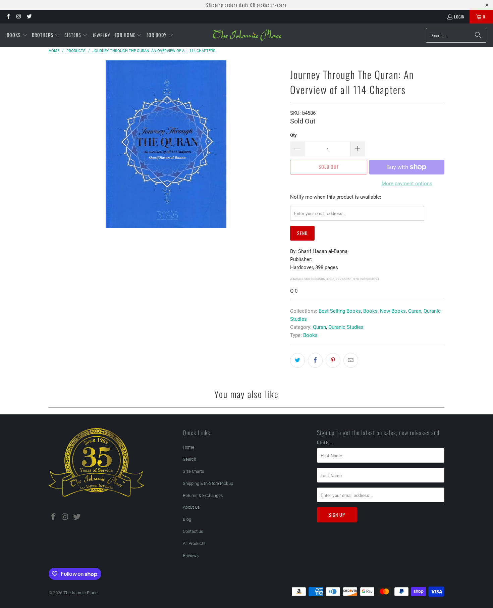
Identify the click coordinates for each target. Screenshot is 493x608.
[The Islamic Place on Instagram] (18, 16)
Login (459, 16)
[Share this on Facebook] (315, 360)
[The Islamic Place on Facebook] (8, 16)
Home (188, 447)
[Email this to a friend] (350, 360)
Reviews (191, 555)
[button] (17, 35)
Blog (187, 519)
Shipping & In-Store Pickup (208, 483)
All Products (194, 543)
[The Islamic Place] (247, 35)
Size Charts (193, 471)
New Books (393, 311)
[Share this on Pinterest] (333, 360)
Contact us (193, 531)
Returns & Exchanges (203, 495)
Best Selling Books (340, 311)
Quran (414, 311)
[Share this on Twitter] (297, 360)
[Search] (478, 35)
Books (370, 311)
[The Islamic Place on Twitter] (29, 16)
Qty (293, 135)
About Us (191, 507)
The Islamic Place (80, 592)
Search (189, 459)
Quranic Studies (346, 327)
